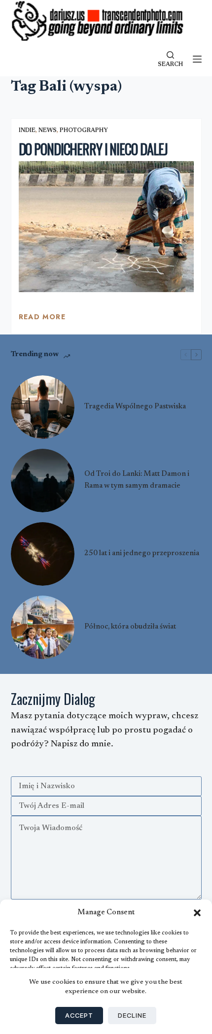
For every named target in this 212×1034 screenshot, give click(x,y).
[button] (197, 913)
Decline (132, 1015)
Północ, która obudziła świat (130, 627)
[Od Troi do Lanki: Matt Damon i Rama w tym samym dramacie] (42, 480)
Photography (84, 130)
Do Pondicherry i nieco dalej (93, 149)
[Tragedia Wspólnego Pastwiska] (42, 407)
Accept (79, 1015)
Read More (42, 319)
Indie (27, 130)
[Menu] (197, 59)
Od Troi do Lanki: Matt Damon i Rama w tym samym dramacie (136, 480)
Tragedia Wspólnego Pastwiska (135, 406)
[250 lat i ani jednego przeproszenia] (42, 554)
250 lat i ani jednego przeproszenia (141, 553)
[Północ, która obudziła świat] (42, 627)
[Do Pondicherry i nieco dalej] (106, 226)
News (47, 130)
